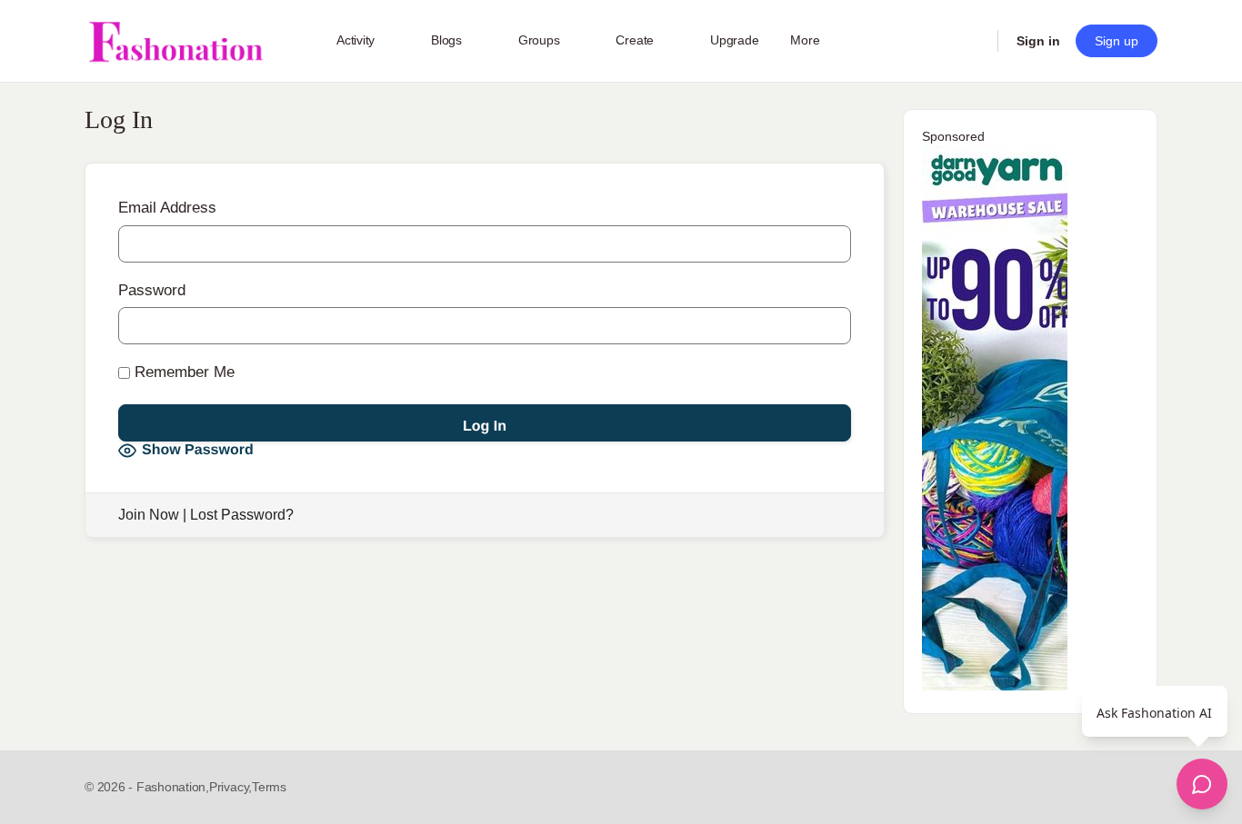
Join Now (148, 514)
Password (151, 290)
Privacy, (230, 786)
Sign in (1038, 41)
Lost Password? (242, 514)
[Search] (972, 41)
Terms (269, 786)
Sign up (1116, 41)
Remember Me (182, 372)
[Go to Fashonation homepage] (175, 41)
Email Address (167, 207)
